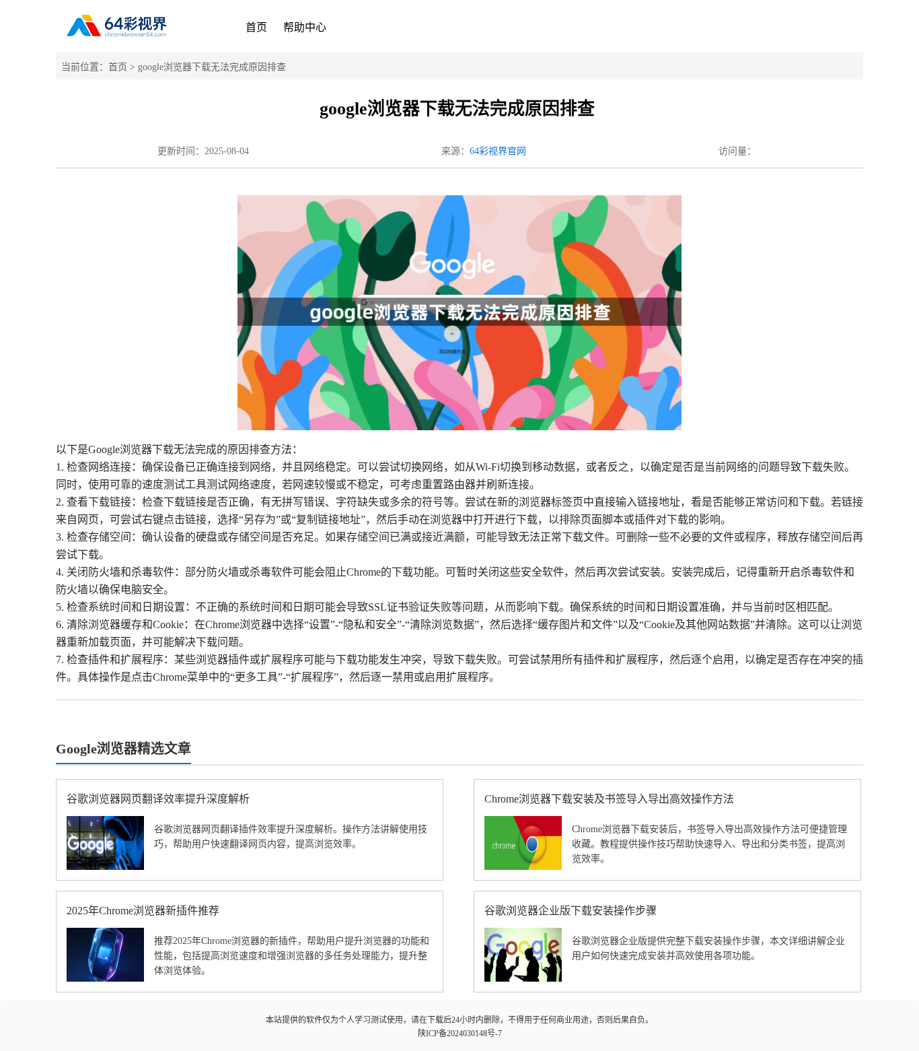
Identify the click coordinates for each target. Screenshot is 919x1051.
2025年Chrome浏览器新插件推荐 (143, 910)
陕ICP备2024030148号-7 (460, 1033)
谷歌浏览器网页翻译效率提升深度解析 (158, 799)
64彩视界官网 (498, 151)
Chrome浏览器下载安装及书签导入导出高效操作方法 (609, 799)
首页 (256, 27)
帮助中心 (304, 27)
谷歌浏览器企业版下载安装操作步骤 (570, 910)
